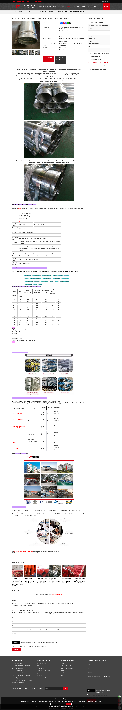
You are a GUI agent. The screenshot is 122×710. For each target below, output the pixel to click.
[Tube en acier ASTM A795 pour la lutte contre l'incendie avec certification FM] (30, 571)
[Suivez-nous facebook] (22, 688)
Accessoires (16, 642)
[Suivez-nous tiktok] (34, 688)
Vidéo (62, 673)
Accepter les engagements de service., (29, 646)
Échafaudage (15, 678)
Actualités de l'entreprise (43, 670)
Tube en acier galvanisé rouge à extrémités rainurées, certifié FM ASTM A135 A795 (80, 581)
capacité (76, 6)
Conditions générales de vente (39, 646)
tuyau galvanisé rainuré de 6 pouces (45, 603)
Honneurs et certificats (43, 678)
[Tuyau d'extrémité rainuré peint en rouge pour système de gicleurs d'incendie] (68, 571)
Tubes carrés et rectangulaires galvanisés (23, 680)
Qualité (84, 6)
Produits (69, 6)
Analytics (58, 706)
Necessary (52, 706)
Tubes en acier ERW (17, 663)
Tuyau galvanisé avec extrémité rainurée (22, 605)
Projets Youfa (40, 668)
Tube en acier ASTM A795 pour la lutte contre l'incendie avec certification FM (29, 581)
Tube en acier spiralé (17, 670)
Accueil (14, 11)
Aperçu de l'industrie (66, 665)
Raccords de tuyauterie (18, 682)
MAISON (41, 6)
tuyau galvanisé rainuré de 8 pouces (64, 603)
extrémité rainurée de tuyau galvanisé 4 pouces (23, 603)
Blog (95, 6)
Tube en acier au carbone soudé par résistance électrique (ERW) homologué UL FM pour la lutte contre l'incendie (17, 582)
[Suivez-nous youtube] (19, 688)
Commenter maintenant (57, 594)
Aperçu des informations (67, 668)
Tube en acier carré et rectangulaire (21, 665)
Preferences (64, 706)
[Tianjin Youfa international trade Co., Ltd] (17, 6)
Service (63, 663)
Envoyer (16, 649)
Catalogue (39, 675)
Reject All (53, 703)
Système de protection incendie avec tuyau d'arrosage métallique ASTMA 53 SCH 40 (42, 581)
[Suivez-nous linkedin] (25, 688)
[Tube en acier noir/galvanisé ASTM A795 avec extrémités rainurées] (55, 571)
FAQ (62, 675)
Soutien (89, 6)
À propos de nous (50, 6)
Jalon (38, 665)
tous (18, 11)
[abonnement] (65, 688)
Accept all (69, 703)
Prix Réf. (63, 670)
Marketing (71, 706)
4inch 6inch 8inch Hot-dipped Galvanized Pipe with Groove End (71, 28)
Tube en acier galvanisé (18, 668)
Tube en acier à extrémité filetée (20, 673)
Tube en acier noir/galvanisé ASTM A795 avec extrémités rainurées (54, 581)
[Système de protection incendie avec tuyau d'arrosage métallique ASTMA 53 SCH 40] (43, 571)
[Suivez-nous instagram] (31, 688)
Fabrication (61, 6)
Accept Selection (60, 703)
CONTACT (106, 6)
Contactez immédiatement (49, 59)
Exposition (39, 673)
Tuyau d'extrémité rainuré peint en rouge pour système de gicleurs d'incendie (67, 581)
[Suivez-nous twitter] (28, 688)
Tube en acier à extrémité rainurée (28, 11)
